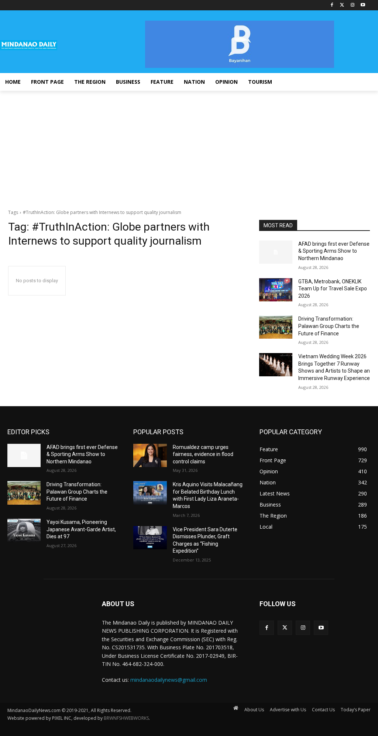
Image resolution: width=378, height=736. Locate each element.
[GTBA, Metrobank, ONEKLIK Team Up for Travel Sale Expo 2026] (275, 289)
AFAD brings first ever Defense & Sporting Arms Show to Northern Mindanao (334, 251)
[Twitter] (342, 5)
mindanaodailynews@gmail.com (168, 679)
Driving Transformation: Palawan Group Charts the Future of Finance (328, 326)
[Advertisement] (189, 146)
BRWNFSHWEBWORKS (126, 718)
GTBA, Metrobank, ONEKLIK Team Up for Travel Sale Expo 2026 (332, 289)
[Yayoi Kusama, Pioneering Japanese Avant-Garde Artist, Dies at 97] (24, 530)
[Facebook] (332, 5)
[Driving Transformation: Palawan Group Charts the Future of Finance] (275, 327)
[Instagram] (352, 5)
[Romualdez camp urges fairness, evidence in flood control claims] (149, 455)
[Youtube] (362, 5)
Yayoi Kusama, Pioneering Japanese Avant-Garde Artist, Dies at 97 (81, 529)
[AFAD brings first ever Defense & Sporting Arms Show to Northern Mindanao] (275, 252)
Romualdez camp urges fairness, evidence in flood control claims (203, 454)
